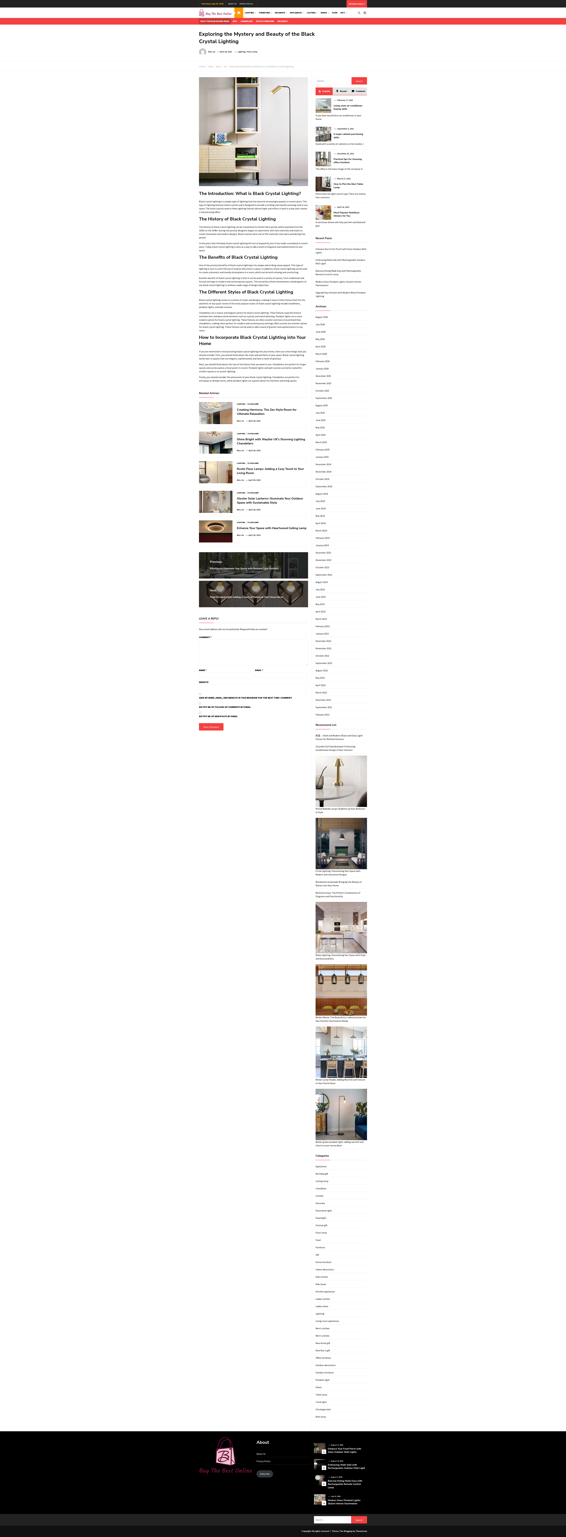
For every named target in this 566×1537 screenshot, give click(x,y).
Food (334, 12)
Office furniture (265, 21)
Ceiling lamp (322, 1181)
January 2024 (322, 545)
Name (203, 670)
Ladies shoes (322, 1306)
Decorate (280, 12)
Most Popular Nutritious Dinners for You (346, 214)
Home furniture (323, 1262)
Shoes (324, 12)
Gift (342, 12)
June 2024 (321, 508)
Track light (321, 1401)
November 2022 (323, 648)
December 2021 (323, 699)
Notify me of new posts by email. (218, 716)
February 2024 (323, 537)
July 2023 (320, 589)
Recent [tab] (343, 91)
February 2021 (323, 714)
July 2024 (320, 501)
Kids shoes (321, 1284)
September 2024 (324, 486)
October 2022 (322, 655)
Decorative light (324, 1210)
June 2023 (321, 596)
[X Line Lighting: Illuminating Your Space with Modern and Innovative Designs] (341, 843)
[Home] (238, 13)
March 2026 (321, 353)
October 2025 (322, 390)
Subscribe (265, 1473)
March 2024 (321, 530)
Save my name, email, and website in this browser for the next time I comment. (245, 697)
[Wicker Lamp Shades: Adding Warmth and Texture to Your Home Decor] (341, 1052)
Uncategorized (323, 1409)
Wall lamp (321, 1416)
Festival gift (321, 1225)
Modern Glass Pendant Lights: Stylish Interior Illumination (344, 1502)
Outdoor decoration (326, 1365)
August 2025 (322, 405)
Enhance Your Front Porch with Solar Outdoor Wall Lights (344, 1450)
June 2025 (321, 420)
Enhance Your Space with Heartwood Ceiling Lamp (271, 528)
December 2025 (323, 375)
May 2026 (320, 339)
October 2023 (322, 567)
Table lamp (321, 1394)
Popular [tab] (326, 91)
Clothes (311, 12)
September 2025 (324, 398)
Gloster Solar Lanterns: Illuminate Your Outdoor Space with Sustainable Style (270, 501)
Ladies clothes (323, 1298)
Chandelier (246, 21)
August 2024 (322, 493)
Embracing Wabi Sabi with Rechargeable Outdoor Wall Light (346, 1466)
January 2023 (322, 633)
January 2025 (322, 456)
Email (259, 670)
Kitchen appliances (325, 1291)
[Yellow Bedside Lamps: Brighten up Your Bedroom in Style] (341, 781)
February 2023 (323, 626)
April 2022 (321, 685)
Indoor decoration (325, 1269)
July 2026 (320, 324)
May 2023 (320, 604)
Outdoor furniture (325, 1372)
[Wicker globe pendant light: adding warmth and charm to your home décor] (341, 1114)
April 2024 (321, 523)
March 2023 (321, 618)
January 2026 (322, 368)
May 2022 (320, 677)
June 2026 (321, 331)
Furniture (264, 12)
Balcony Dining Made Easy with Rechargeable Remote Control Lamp (345, 1484)
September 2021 (324, 707)
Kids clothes (322, 1276)
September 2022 (324, 663)
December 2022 (323, 641)
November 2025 (323, 383)
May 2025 (320, 427)
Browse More (356, 4)
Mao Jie (211, 51)
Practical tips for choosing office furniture (348, 161)
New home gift (323, 1343)
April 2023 (321, 611)
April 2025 (321, 434)
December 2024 (323, 464)
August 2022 (322, 670)
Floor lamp (252, 51)
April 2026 (321, 346)
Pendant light (323, 1379)
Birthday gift (322, 1173)
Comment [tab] (360, 91)
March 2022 (321, 692)
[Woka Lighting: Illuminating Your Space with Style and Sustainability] (341, 927)
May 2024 (320, 515)
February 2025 (323, 449)
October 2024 (322, 479)
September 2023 (324, 574)
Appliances (296, 12)
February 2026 (323, 361)
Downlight (321, 1217)
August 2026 (322, 317)
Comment (205, 637)
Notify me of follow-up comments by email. (225, 706)
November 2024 (323, 471)
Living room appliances (327, 1321)
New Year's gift (323, 1350)
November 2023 (323, 560)
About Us (232, 4)
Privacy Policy (246, 4)
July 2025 (320, 412)
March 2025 (321, 442)
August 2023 (322, 582)
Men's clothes (323, 1328)
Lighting (249, 12)
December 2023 (323, 552)
